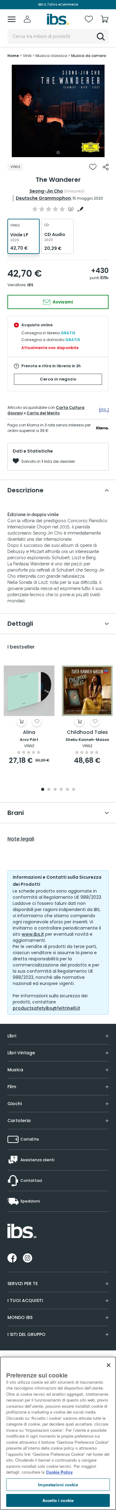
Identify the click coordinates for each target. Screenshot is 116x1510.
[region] (58, 1433)
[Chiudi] (108, 1365)
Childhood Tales (87, 732)
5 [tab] (67, 790)
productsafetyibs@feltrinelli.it (46, 1008)
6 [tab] (73, 790)
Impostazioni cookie (58, 1485)
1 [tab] (58, 152)
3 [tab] (55, 790)
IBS (30, 284)
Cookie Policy (59, 1472)
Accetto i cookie (58, 1500)
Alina (29, 732)
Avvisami (62, 302)
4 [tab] (61, 790)
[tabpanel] (58, 111)
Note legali (20, 839)
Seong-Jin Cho (46, 191)
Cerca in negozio (58, 379)
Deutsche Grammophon (43, 198)
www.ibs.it (33, 934)
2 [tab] (49, 790)
